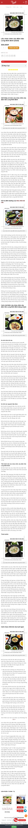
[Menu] (2, 2)
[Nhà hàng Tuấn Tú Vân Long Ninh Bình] (14, 2)
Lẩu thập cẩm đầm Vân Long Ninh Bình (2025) (7, 809)
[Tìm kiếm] (23, 2)
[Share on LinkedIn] (14, 56)
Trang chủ (8, 7)
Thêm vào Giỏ (13, 47)
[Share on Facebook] (5, 56)
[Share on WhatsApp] (2, 56)
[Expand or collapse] (25, 66)
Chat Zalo (20, 807)
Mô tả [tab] (3, 61)
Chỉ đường (20, 810)
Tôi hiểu (14, 826)
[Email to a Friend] (9, 56)
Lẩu (21, 7)
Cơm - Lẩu (16, 7)
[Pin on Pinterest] (12, 56)
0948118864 (22, 820)
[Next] (27, 804)
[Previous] (1, 804)
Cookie (13, 825)
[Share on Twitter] (7, 56)
